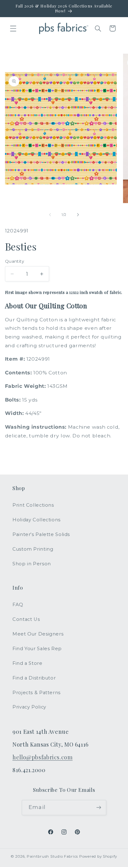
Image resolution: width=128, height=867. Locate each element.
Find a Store (27, 663)
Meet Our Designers (37, 634)
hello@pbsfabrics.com (42, 757)
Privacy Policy (29, 707)
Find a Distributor (34, 678)
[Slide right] (78, 215)
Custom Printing (32, 549)
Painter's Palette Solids (41, 534)
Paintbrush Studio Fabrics (52, 856)
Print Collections (33, 505)
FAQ (17, 604)
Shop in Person (31, 564)
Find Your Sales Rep (37, 648)
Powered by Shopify (98, 856)
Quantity (14, 261)
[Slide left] (50, 215)
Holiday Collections (36, 520)
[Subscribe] (98, 807)
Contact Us (26, 619)
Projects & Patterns (36, 692)
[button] (13, 28)
